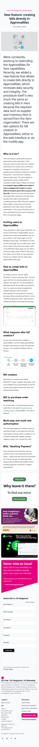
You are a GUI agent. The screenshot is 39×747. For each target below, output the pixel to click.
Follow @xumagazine (29, 719)
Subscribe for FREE (29, 715)
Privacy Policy (26, 711)
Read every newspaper (29, 708)
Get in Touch (5, 703)
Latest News (26, 703)
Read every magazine (29, 705)
